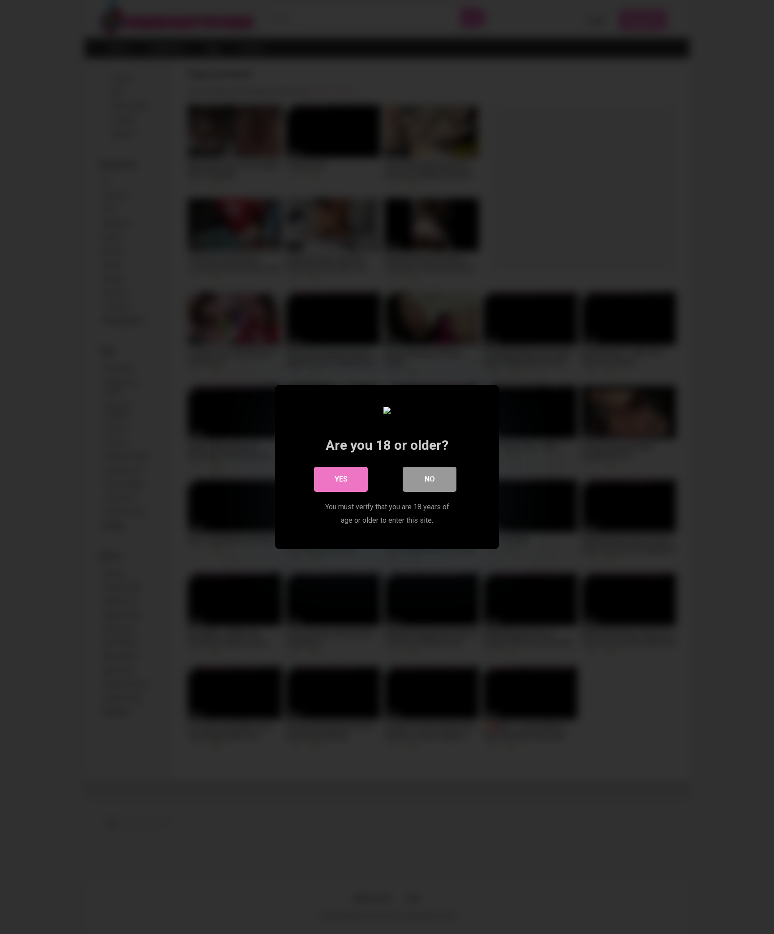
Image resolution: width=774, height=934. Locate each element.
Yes (341, 479)
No (430, 479)
